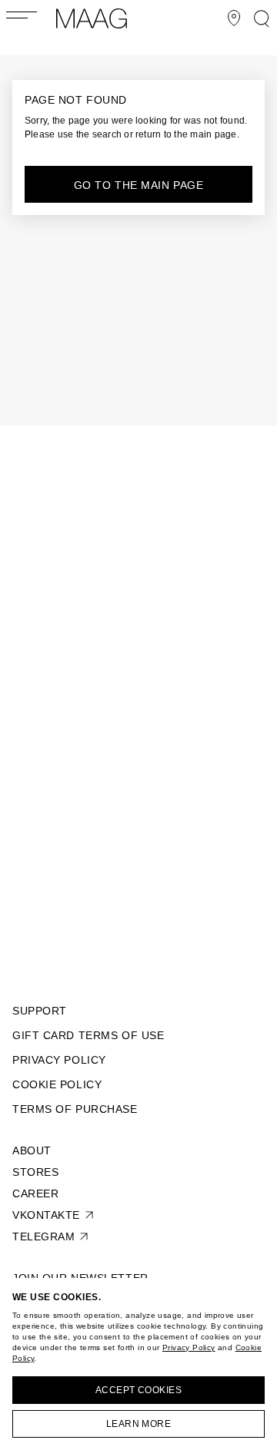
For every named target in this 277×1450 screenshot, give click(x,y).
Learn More (139, 1424)
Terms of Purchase (75, 1109)
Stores (35, 1172)
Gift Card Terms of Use (88, 1035)
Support (39, 1011)
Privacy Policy (188, 1347)
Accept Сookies (138, 1390)
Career (35, 1193)
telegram (43, 1236)
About (32, 1150)
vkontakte (46, 1215)
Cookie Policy (57, 1084)
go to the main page (139, 185)
